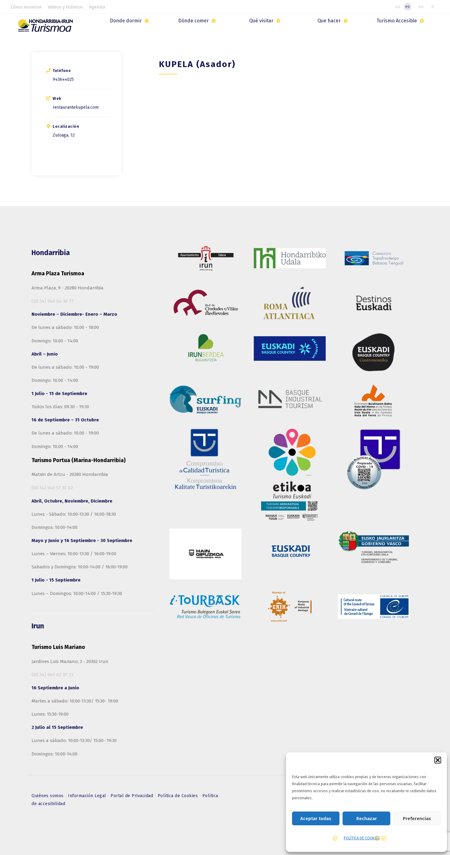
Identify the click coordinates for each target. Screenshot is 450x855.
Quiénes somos (48, 795)
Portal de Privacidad (133, 795)
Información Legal (87, 795)
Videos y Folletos (65, 7)
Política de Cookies (178, 795)
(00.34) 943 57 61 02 (52, 488)
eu (397, 6)
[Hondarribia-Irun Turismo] (47, 28)
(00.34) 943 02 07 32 (52, 674)
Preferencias (417, 818)
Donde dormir (126, 21)
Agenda (97, 7)
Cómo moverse (26, 7)
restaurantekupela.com (76, 107)
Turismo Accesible (397, 21)
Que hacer (329, 21)
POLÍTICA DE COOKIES (362, 838)
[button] (438, 760)
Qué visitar (261, 21)
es (407, 6)
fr (433, 6)
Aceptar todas (315, 818)
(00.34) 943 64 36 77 (53, 301)
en (420, 6)
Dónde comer (193, 21)
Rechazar (366, 818)
